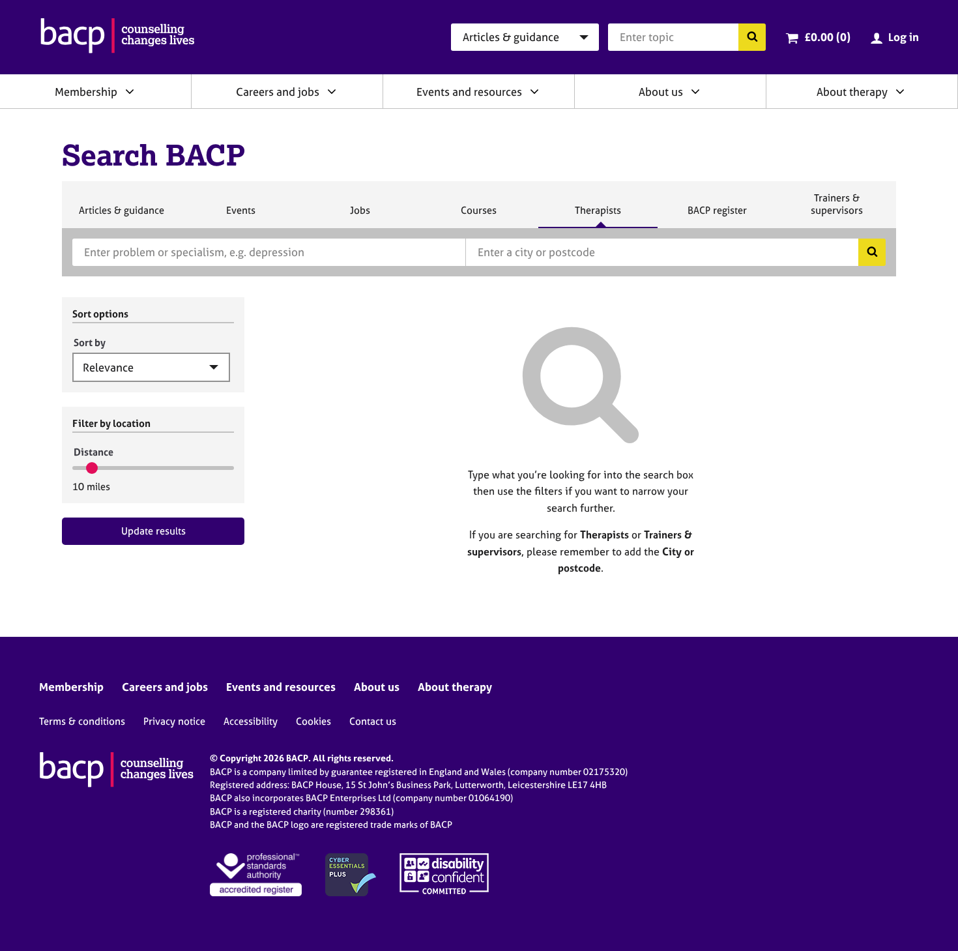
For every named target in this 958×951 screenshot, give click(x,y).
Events (240, 215)
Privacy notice (174, 721)
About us (661, 91)
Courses (478, 215)
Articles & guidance (121, 215)
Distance (93, 452)
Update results (153, 531)
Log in (903, 37)
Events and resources (469, 91)
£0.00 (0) (827, 37)
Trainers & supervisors (837, 209)
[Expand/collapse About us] (695, 91)
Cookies (313, 721)
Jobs (359, 215)
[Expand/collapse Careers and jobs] (332, 91)
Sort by (90, 342)
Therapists (597, 215)
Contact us (372, 721)
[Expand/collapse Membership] (130, 91)
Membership (86, 91)
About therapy (852, 91)
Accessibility (251, 721)
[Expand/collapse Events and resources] (534, 91)
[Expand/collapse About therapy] (900, 91)
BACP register (717, 215)
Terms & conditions (82, 721)
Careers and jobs (277, 91)
